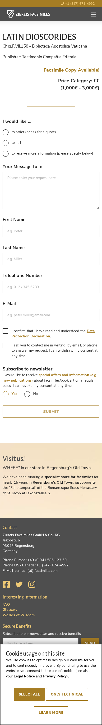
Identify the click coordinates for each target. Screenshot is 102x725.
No (35, 393)
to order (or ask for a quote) (34, 132)
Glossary (10, 609)
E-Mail (9, 303)
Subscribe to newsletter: (28, 369)
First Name (14, 219)
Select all (29, 694)
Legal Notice (24, 676)
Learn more (51, 712)
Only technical (67, 694)
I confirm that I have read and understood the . (53, 334)
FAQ (6, 604)
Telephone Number (22, 275)
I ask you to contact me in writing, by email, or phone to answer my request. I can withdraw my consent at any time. (55, 350)
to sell (16, 142)
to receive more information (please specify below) (52, 153)
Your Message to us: (24, 166)
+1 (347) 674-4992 (79, 3)
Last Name (14, 247)
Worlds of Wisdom (19, 615)
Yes (14, 393)
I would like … (17, 121)
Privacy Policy (55, 676)
